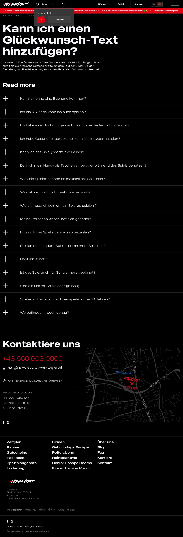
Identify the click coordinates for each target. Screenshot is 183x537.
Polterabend (63, 452)
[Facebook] (3, 422)
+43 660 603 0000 (63, 2)
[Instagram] (8, 422)
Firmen (58, 442)
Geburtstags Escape (70, 447)
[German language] (160, 4)
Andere (60, 19)
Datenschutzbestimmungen (20, 526)
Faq (100, 452)
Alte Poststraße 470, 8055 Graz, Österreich (35, 380)
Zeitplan (122, 4)
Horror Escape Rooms (72, 463)
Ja (41, 19)
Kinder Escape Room (71, 468)
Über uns (105, 442)
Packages (15, 458)
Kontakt (139, 4)
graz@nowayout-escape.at (33, 367)
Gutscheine (17, 452)
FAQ (19, 15)
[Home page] (16, 4)
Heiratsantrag (64, 458)
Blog (101, 447)
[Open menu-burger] (175, 4)
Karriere (104, 458)
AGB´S (39, 526)
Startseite (7, 15)
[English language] (154, 4)
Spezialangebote (22, 463)
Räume (13, 447)
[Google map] (133, 385)
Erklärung (15, 468)
